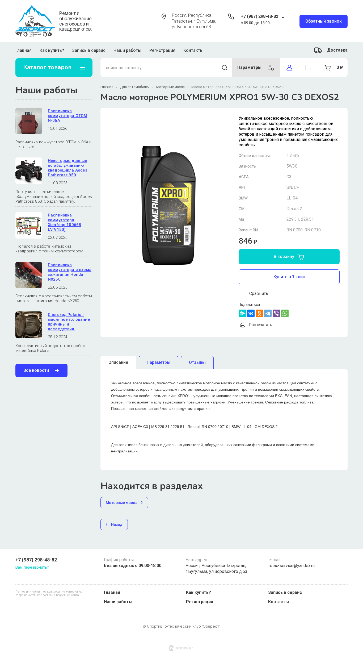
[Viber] (276, 313)
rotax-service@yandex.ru (292, 565)
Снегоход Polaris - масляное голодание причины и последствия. (69, 321)
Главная (23, 50)
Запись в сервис (88, 50)
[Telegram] (268, 313)
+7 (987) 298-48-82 (259, 16)
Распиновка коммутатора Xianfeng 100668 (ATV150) (64, 222)
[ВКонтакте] (251, 313)
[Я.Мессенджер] (242, 313)
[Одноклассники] (259, 313)
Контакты (193, 50)
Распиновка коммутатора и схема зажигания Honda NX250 (69, 272)
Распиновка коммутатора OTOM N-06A (67, 116)
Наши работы (127, 50)
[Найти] (224, 67)
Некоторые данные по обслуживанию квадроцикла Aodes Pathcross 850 (67, 167)
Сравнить (258, 293)
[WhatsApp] (285, 313)
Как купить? (52, 50)
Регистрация (162, 50)
